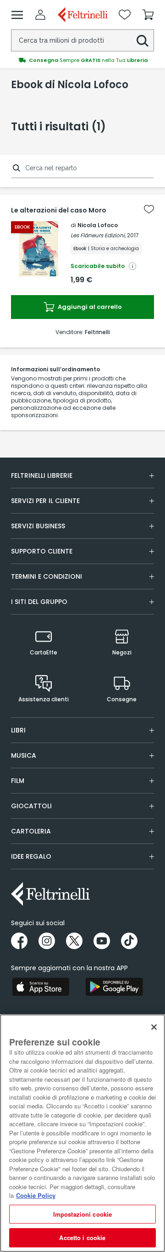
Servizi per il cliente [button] (45, 500)
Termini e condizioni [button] (46, 576)
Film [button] (17, 780)
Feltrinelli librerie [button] (41, 475)
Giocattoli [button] (31, 805)
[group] (82, 60)
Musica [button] (23, 755)
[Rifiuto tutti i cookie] (154, 1027)
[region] (82, 1133)
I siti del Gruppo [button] (39, 601)
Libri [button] (18, 730)
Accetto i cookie (82, 1237)
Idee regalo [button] (31, 856)
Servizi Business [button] (38, 526)
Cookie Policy (35, 1195)
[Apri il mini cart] (148, 14)
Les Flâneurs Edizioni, (98, 235)
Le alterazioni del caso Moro (58, 210)
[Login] (40, 14)
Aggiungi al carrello (89, 306)
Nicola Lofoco (97, 225)
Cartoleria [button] (31, 831)
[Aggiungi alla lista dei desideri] (149, 209)
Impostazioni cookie (82, 1214)
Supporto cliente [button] (41, 551)
